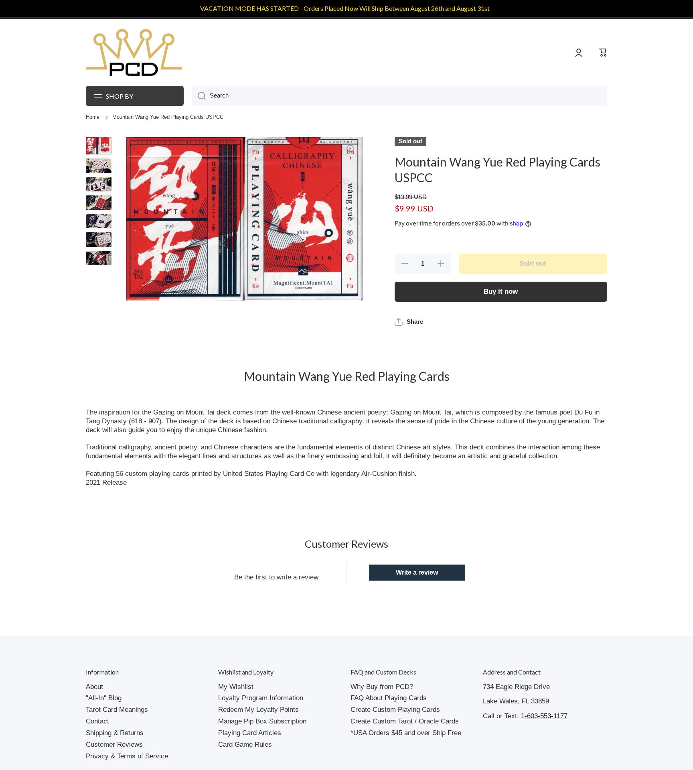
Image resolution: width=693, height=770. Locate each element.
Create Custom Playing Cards (395, 709)
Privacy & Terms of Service (127, 756)
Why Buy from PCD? (382, 687)
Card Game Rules (245, 744)
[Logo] (134, 52)
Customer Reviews (114, 744)
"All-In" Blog (104, 698)
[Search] (199, 96)
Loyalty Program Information (260, 698)
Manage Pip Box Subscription (262, 721)
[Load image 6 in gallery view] (98, 239)
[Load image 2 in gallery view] (98, 165)
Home (92, 117)
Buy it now (501, 291)
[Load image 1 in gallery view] (98, 145)
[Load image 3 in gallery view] (98, 184)
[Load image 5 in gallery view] (98, 221)
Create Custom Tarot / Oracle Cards (405, 721)
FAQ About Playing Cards (389, 698)
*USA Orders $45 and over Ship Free (406, 733)
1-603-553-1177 (544, 716)
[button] (409, 322)
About (94, 687)
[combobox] (399, 96)
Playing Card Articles (249, 733)
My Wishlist (235, 687)
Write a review (417, 572)
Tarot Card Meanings (117, 709)
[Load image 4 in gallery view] (98, 202)
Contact (97, 721)
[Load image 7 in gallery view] (98, 258)
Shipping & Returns (115, 733)
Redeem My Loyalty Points (258, 709)
